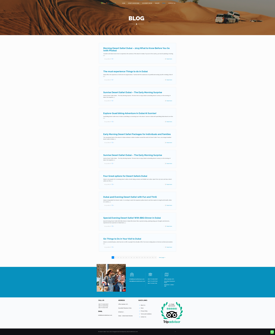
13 (144, 257)
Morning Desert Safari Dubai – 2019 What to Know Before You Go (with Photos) (136, 49)
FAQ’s (142, 308)
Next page (161, 257)
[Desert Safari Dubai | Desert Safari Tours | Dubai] (108, 3)
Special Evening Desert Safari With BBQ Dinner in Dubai (132, 218)
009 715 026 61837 (103, 304)
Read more (169, 59)
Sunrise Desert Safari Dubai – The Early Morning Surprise (132, 92)
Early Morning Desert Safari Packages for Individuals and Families (137, 134)
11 (139, 257)
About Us (143, 305)
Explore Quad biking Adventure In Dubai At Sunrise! (129, 113)
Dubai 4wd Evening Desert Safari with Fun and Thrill (130, 197)
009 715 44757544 (103, 306)
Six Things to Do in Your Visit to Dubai (122, 239)
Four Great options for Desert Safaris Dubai (125, 176)
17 (155, 257)
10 (136, 257)
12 (142, 257)
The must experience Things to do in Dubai (125, 71)
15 (150, 257)
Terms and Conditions (146, 314)
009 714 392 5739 (103, 307)
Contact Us (143, 317)
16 (152, 257)
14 (147, 257)
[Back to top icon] (175, 331)
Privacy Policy (144, 311)
